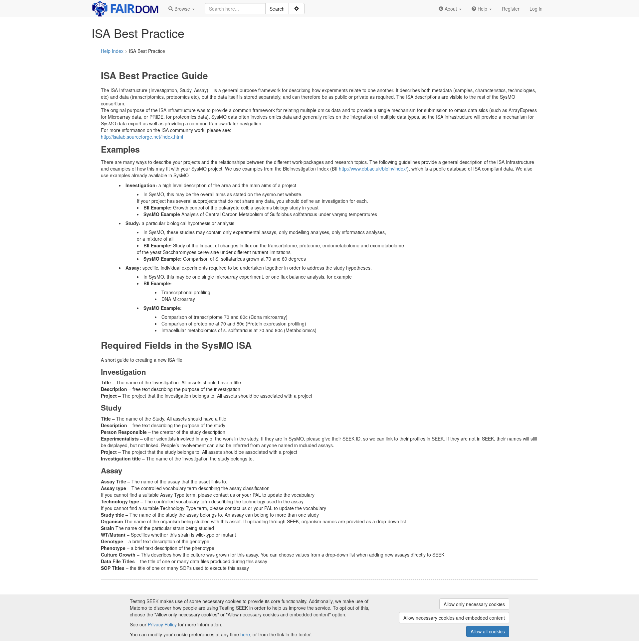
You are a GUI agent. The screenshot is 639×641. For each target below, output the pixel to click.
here (245, 634)
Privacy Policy (162, 624)
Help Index (112, 51)
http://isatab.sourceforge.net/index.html (142, 136)
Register (511, 8)
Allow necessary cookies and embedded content (454, 617)
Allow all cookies (488, 631)
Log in (536, 8)
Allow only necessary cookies (474, 604)
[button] (181, 8)
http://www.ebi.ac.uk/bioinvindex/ (373, 168)
